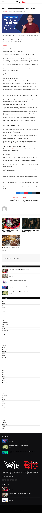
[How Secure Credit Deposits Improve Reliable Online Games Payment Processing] (5, 452)
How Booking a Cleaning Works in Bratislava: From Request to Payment (20, 275)
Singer (3, 405)
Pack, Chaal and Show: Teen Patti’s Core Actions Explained (18, 291)
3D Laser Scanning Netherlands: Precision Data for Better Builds (10, 231)
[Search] (39, 2)
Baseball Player (4, 313)
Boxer (3, 326)
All (2, 305)
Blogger (3, 320)
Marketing (4, 384)
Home (16, 510)
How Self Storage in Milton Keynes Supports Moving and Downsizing (30, 231)
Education (4, 345)
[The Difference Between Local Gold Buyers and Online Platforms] (11, 240)
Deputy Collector (5, 338)
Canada (3, 332)
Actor (3, 301)
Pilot (3, 397)
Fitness (3, 355)
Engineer (3, 347)
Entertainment (4, 349)
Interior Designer (5, 366)
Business (3, 328)
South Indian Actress (5, 409)
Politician (3, 399)
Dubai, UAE (4, 343)
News (3, 391)
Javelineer (4, 368)
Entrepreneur (4, 351)
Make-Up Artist (4, 382)
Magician (3, 380)
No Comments (17, 11)
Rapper (3, 401)
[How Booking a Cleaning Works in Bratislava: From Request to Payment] (5, 276)
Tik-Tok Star (4, 416)
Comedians (4, 334)
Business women (5, 330)
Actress (3, 303)
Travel (3, 418)
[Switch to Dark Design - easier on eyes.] (37, 1)
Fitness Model (4, 357)
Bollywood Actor (5, 322)
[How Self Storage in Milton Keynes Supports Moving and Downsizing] (31, 223)
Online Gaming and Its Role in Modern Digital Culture (17, 280)
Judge (3, 372)
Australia (3, 311)
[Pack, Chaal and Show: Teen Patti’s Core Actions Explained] (5, 293)
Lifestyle (3, 376)
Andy (6, 11)
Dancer (3, 336)
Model (3, 386)
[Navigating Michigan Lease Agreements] (21, 23)
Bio (2, 318)
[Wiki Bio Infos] (21, 2)
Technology (4, 414)
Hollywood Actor (5, 359)
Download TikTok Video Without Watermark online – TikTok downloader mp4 (30, 200)
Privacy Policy (20, 510)
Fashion (3, 353)
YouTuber (3, 428)
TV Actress (4, 422)
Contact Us (26, 510)
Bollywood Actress (5, 324)
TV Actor (3, 420)
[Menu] (3, 2)
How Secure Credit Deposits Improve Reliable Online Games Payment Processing (22, 451)
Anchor (3, 307)
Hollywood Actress (5, 361)
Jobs (3, 370)
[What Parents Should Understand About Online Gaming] (5, 287)
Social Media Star (5, 407)
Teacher (3, 411)
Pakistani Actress (5, 395)
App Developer (4, 309)
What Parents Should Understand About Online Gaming (18, 286)
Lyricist (3, 378)
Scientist (3, 403)
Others (3, 393)
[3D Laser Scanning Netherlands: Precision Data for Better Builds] (11, 223)
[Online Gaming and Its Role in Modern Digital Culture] (5, 282)
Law (2, 374)
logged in (9, 258)
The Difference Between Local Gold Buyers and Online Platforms (10, 248)
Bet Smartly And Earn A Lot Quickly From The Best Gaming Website (11, 200)
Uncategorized (4, 424)
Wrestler (3, 426)
